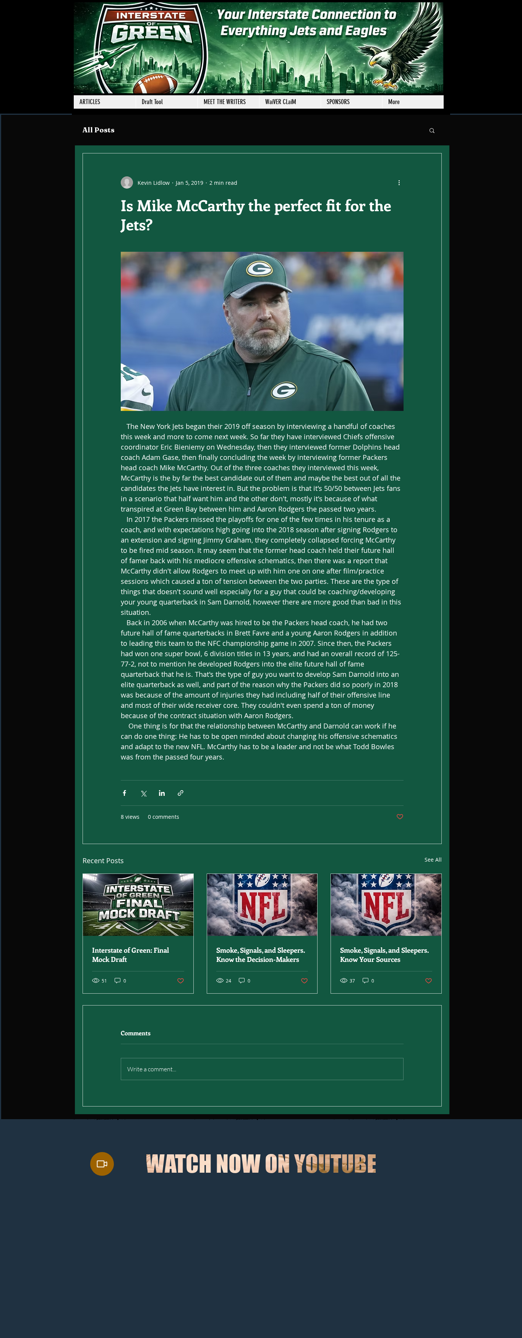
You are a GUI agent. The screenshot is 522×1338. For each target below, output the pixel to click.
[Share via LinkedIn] (161, 793)
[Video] (102, 1164)
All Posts (99, 129)
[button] (228, 102)
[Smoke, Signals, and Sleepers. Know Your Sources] (386, 905)
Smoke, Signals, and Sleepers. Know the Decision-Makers (260, 954)
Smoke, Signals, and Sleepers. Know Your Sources (384, 954)
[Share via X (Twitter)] (143, 793)
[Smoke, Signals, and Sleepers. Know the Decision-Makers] (262, 905)
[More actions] (399, 182)
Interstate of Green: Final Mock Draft (130, 954)
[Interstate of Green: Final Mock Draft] (138, 905)
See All (433, 859)
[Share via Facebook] (124, 793)
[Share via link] (180, 793)
